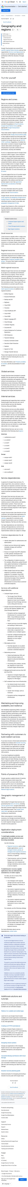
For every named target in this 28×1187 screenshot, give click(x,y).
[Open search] (17, 2)
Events (3, 1158)
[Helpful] (11, 19)
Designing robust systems (8, 1042)
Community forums (6, 1124)
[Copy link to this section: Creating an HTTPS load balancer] (22, 1026)
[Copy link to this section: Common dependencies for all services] (8, 537)
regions (21, 431)
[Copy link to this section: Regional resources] (16, 251)
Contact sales (4, 1117)
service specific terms (7, 805)
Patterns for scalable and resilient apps (12, 1011)
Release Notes (4, 1129)
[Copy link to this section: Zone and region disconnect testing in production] (11, 937)
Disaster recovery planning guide (10, 1071)
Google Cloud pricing (6, 1112)
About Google (4, 1171)
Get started (22, 6)
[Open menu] (2, 2)
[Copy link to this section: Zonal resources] (14, 233)
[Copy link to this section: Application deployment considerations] (15, 832)
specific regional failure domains (10, 50)
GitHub (3, 1138)
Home (2, 15)
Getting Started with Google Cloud (9, 1141)
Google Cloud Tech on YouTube (8, 1165)
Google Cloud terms (7, 1173)
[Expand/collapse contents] (10, 34)
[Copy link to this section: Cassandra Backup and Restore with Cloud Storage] (7, 1058)
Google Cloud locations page (18, 134)
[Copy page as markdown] (17, 29)
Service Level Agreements (16, 52)
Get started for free (8, 93)
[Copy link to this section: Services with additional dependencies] (13, 590)
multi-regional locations (7, 289)
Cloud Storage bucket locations (16, 226)
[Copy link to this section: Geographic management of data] (6, 798)
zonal (2, 197)
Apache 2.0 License (5, 1096)
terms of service (14, 804)
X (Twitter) (4, 1160)
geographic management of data (10, 203)
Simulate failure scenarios (20, 989)
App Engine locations (14, 229)
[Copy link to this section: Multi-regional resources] (20, 268)
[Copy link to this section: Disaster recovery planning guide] (22, 1071)
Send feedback (7, 22)
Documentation (10, 6)
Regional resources (12, 846)
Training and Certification (7, 1148)
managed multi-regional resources (16, 852)
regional (7, 197)
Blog (2, 1155)
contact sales (13, 931)
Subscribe (23, 1179)
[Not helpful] (13, 19)
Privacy (11, 1171)
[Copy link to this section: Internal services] (16, 397)
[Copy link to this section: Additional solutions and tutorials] (9, 999)
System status (4, 1132)
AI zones (3, 171)
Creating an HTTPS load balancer (10, 1026)
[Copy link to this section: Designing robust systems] (18, 1043)
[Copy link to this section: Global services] (15, 372)
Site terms (17, 1171)
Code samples (4, 1143)
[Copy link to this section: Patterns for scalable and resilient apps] (2, 1013)
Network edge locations (7, 789)
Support (3, 1127)
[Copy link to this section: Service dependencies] (21, 478)
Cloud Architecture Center (7, 1146)
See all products (5, 1110)
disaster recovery (21, 743)
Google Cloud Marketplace (7, 1115)
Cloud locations (19, 124)
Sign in (24, 1)
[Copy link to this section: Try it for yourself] (17, 78)
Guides (23, 15)
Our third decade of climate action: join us (12, 1176)
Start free (5, 10)
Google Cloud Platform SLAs (9, 126)
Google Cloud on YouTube (7, 1163)
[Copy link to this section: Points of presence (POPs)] (25, 774)
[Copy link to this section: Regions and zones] (18, 100)
